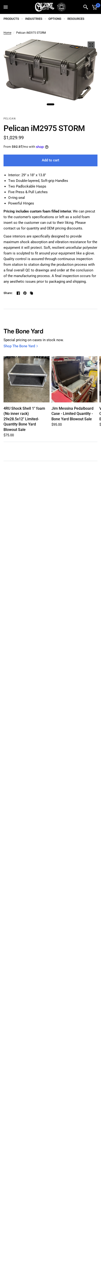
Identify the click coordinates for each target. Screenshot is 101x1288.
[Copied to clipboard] (31, 293)
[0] (93, 7)
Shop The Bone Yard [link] (19, 346)
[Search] (85, 7)
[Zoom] (91, 45)
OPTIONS (54, 18)
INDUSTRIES (33, 18)
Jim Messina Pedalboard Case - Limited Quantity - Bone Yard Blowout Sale (72, 413)
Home (7, 32)
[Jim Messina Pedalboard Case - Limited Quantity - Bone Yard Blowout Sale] (74, 379)
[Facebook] (18, 293)
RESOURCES (75, 18)
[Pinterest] (25, 293)
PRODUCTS (11, 18)
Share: (8, 292)
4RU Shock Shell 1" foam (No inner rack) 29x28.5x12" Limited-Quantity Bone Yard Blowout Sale (24, 419)
